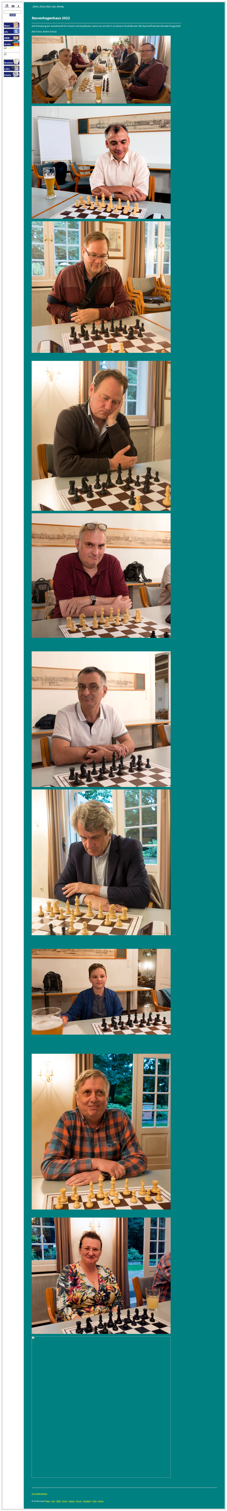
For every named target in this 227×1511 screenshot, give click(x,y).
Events (100, 1501)
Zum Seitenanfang (39, 1493)
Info (53, 1501)
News (48, 1501)
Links (94, 1501)
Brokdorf (87, 1501)
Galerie (72, 1501)
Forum (79, 1501)
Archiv (64, 1501)
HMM (58, 1501)
